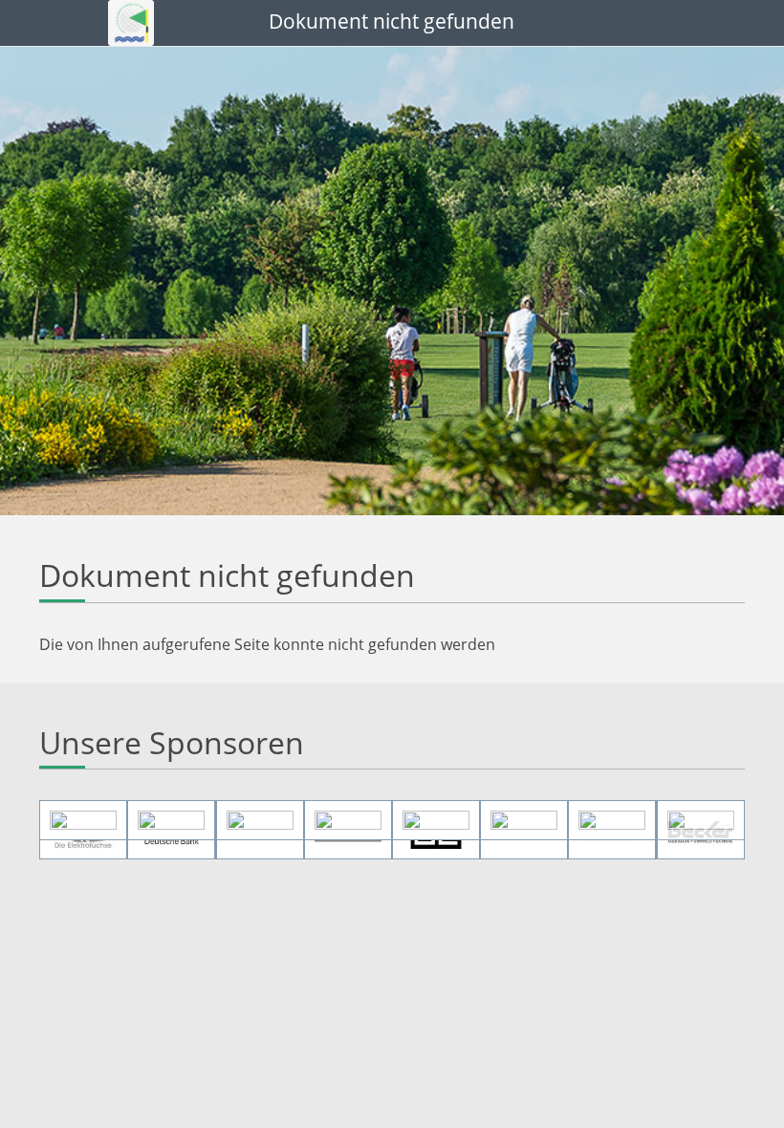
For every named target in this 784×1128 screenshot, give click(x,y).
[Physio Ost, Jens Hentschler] (171, 820)
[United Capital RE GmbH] (436, 820)
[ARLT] (612, 820)
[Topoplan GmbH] (348, 820)
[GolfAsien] (524, 820)
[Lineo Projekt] (701, 820)
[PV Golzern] (260, 820)
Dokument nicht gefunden (391, 21)
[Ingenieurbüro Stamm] (83, 820)
